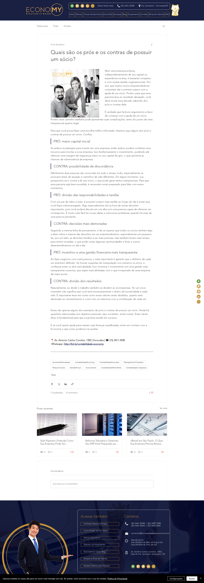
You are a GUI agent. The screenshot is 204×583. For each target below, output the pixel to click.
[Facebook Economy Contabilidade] (77, 6)
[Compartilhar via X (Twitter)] (58, 384)
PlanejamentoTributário (133, 362)
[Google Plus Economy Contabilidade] (82, 6)
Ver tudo (163, 408)
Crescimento (90, 368)
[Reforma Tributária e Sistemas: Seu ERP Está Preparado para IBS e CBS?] (102, 424)
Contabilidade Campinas (136, 368)
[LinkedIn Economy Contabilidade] (87, 6)
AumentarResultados (61, 362)
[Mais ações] (151, 44)
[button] (163, 26)
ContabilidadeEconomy (85, 362)
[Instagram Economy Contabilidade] (93, 6)
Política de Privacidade (117, 578)
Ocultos (67, 26)
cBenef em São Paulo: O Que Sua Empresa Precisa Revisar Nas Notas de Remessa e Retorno (146, 442)
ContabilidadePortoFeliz (111, 368)
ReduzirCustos (58, 368)
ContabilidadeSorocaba (109, 362)
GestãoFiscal (75, 368)
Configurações (176, 578)
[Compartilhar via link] (72, 384)
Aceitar (192, 578)
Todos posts (42, 26)
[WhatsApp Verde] (72, 6)
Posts (55, 26)
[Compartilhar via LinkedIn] (65, 384)
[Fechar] (200, 578)
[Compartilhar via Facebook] (52, 384)
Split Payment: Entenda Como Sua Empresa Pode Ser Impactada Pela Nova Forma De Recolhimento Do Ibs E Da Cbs (57, 442)
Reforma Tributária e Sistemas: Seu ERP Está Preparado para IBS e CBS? (102, 442)
